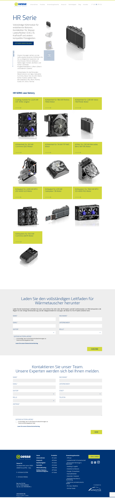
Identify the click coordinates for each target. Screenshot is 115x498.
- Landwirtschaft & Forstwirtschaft (76, 460)
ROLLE (61, 329)
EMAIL (15, 323)
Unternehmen (34, 4)
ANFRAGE (16, 404)
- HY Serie (54, 472)
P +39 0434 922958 (22, 472)
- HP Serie (54, 470)
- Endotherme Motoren (72, 469)
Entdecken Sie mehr (22, 135)
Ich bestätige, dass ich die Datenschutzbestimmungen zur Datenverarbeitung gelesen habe (31, 339)
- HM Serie (54, 467)
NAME (15, 316)
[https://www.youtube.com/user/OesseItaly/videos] (92, 463)
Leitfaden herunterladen (23, 43)
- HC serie (54, 458)
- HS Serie (54, 462)
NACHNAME (63, 316)
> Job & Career (94, 456)
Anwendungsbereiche (53, 4)
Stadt (61, 391)
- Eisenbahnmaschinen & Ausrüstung (73, 479)
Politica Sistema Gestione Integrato (42, 470)
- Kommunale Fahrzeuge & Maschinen (74, 463)
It (92, 4)
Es (101, 4)
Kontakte (85, 4)
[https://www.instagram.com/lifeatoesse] (98, 463)
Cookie (22, 495)
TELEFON (62, 397)
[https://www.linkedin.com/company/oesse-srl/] (95, 463)
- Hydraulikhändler (71, 473)
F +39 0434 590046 (22, 477)
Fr (99, 4)
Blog (79, 4)
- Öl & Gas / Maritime (72, 486)
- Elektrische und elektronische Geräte (75, 483)
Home (38, 455)
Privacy (18, 495)
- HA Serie (54, 465)
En (94, 4)
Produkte (42, 4)
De (96, 4)
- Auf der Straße (70, 488)
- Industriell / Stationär (72, 476)
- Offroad (68, 458)
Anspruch (63, 4)
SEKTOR (16, 329)
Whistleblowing (41, 467)
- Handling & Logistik (72, 466)
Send (96, 432)
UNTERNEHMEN (64, 323)
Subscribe (94, 349)
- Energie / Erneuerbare (72, 471)
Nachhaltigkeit (72, 4)
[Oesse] (20, 5)
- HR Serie (54, 460)
